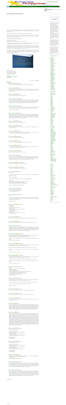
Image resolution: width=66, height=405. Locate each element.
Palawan (52, 141)
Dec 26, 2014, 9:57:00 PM (12, 293)
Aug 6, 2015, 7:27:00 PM (12, 328)
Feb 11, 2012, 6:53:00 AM (12, 188)
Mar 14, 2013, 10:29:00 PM (12, 255)
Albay (51, 96)
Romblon (52, 146)
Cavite (51, 111)
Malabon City (52, 73)
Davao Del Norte (53, 114)
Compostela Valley (53, 113)
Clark (51, 198)
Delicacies (52, 172)
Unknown (18, 354)
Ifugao (51, 119)
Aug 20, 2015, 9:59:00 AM (12, 354)
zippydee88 (17, 136)
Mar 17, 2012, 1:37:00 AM (12, 194)
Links (10, 6)
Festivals (52, 174)
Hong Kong (14, 6)
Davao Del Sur (53, 115)
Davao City (52, 64)
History (52, 177)
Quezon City (52, 83)
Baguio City (52, 59)
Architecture (52, 165)
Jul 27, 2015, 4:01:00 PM (12, 312)
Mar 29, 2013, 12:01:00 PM (12, 266)
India (25, 6)
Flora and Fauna (53, 175)
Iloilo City (52, 68)
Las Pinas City (53, 70)
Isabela (52, 123)
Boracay (52, 197)
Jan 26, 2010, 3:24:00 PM (12, 94)
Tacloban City (52, 87)
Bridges (52, 168)
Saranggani (52, 148)
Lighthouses (52, 180)
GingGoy (18, 94)
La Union (52, 124)
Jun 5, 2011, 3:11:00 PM (12, 136)
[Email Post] (37, 80)
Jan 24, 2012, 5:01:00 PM (12, 155)
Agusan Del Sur (53, 94)
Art (51, 166)
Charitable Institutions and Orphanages (12, 76)
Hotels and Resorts (53, 178)
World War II (52, 194)
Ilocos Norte (52, 120)
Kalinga (52, 122)
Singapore (18, 6)
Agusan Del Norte (53, 93)
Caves (51, 170)
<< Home (8, 403)
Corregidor (52, 199)
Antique (52, 97)
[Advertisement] (25, 9)
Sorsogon (52, 150)
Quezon (52, 144)
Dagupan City (52, 65)
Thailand (22, 6)
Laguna (52, 125)
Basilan (52, 99)
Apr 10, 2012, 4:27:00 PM (12, 221)
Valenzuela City (53, 88)
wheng (18, 221)
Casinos (52, 169)
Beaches (52, 167)
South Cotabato (53, 151)
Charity (10, 77)
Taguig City (52, 86)
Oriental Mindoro (53, 140)
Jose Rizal (52, 179)
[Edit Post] (38, 80)
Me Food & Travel (19, 243)
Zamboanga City (53, 89)
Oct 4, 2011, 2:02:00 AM (12, 145)
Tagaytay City (52, 85)
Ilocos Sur (52, 121)
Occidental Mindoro (53, 139)
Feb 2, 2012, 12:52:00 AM (12, 162)
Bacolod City (52, 58)
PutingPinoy (18, 145)
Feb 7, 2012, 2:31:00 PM (12, 171)
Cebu (51, 112)
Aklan (51, 95)
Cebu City (52, 62)
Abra (51, 92)
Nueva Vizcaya (53, 138)
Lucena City (52, 71)
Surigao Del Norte (53, 154)
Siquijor (52, 149)
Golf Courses (52, 176)
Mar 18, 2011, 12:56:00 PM (12, 125)
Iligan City (52, 67)
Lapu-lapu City (53, 69)
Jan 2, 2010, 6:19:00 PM (12, 83)
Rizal (51, 145)
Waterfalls (52, 193)
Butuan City (52, 60)
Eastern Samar (53, 117)
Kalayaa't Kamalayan (19, 162)
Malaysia (28, 6)
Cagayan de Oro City (53, 63)
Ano (17, 303)
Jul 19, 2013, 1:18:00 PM (12, 278)
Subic (51, 200)
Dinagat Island (53, 116)
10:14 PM (36, 80)
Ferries (52, 173)
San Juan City (52, 84)
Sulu (51, 153)
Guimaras (52, 118)
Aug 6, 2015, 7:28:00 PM (12, 341)
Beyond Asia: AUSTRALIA (34, 6)
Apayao (52, 98)
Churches (52, 171)
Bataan (52, 100)
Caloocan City (53, 61)
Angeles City (52, 57)
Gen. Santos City (53, 66)
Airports (52, 164)
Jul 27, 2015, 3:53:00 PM (12, 303)
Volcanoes (52, 191)
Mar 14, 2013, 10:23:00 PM (12, 243)
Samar (51, 147)
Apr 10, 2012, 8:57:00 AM (12, 204)
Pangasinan (52, 143)
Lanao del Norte (53, 126)
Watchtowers (52, 192)
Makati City (52, 72)
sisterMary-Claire (19, 204)
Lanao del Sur (52, 127)
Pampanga (52, 142)
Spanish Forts (53, 190)
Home (8, 6)
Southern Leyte (53, 152)
